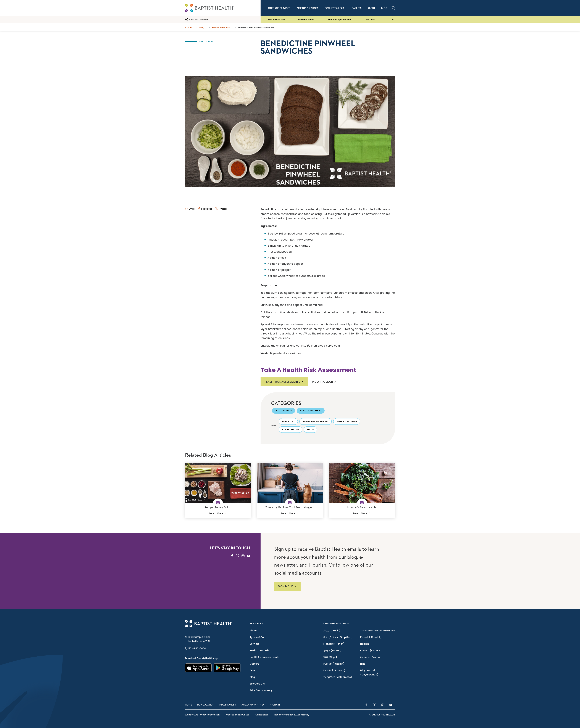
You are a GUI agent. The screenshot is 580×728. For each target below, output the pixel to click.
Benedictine (288, 421)
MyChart (370, 19)
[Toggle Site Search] (393, 8)
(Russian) (333, 663)
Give (391, 19)
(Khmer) (370, 650)
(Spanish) (334, 670)
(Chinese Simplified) (338, 637)
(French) (334, 643)
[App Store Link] (198, 667)
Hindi (363, 663)
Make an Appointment (340, 19)
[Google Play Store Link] (227, 667)
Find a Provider (306, 19)
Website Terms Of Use (237, 714)
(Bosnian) (371, 657)
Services (254, 643)
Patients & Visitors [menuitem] (307, 8)
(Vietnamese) (337, 677)
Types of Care (258, 637)
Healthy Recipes (290, 429)
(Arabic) (331, 630)
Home (188, 705)
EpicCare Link (257, 683)
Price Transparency (261, 690)
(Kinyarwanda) (369, 672)
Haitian (364, 643)
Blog (252, 677)
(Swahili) (371, 637)
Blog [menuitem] (384, 8)
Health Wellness (283, 410)
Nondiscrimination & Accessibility (291, 714)
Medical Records (259, 650)
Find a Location (276, 19)
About (253, 630)
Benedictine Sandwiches (315, 421)
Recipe (310, 429)
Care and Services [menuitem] (279, 8)
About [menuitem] (371, 8)
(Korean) (332, 650)
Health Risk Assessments (282, 382)
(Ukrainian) (377, 630)
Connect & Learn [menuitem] (335, 8)
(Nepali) (331, 657)
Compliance (261, 714)
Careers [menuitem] (356, 8)
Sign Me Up (285, 586)
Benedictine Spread (347, 421)
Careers (254, 663)
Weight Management (311, 410)
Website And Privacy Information (202, 714)
